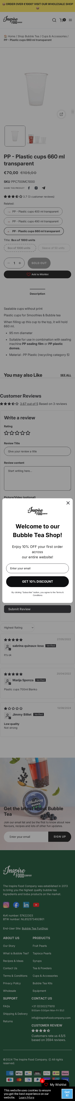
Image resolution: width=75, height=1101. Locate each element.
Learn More (26, 1097)
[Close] (68, 503)
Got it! (67, 1093)
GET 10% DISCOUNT (37, 581)
